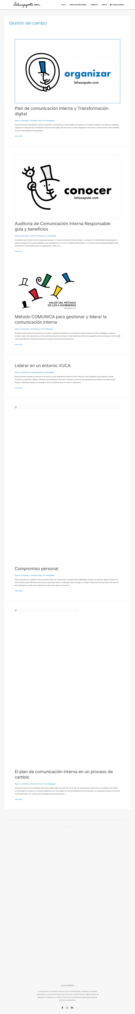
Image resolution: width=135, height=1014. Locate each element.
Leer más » (19, 136)
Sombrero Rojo (36, 575)
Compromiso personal (36, 568)
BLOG (63, 5)
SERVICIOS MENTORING (78, 5)
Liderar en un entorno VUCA (43, 365)
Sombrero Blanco (37, 236)
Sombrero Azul (36, 121)
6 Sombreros (35, 329)
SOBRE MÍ (94, 5)
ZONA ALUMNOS (118, 5)
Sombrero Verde (37, 784)
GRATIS (104, 5)
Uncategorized (36, 372)
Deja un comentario (22, 121)
